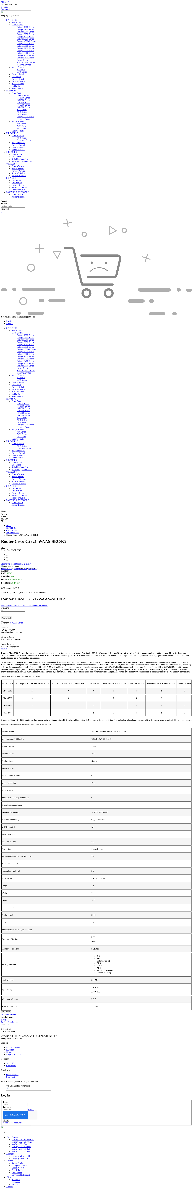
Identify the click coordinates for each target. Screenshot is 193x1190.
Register (9, 323)
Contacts (4, 7)
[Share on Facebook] (7, 555)
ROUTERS (11, 528)
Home (8, 525)
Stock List (10, 1077)
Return (9, 1052)
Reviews (4, 1020)
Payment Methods (13, 1047)
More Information (8, 1014)
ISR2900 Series (12, 533)
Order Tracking (12, 1074)
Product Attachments (9, 1022)
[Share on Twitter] (7, 557)
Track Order (6, 9)
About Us (10, 1063)
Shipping (10, 1050)
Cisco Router (11, 530)
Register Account (13, 1054)
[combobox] (13, 206)
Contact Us (11, 1066)
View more (6, 1012)
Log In (9, 321)
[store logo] (16, 13)
